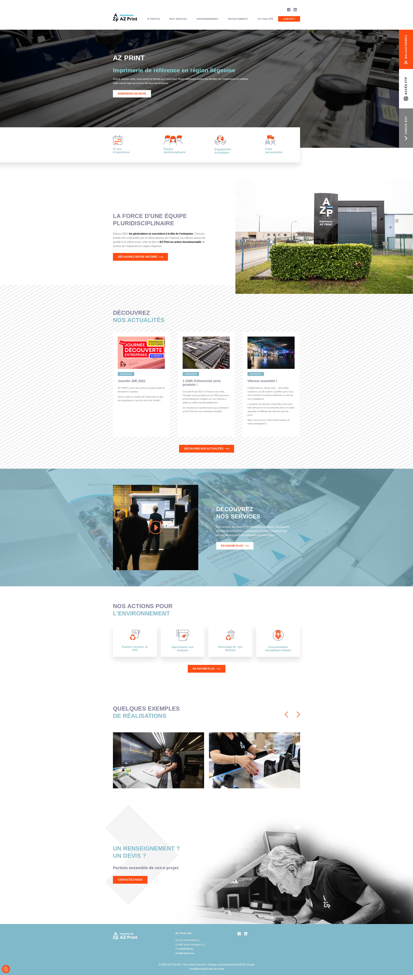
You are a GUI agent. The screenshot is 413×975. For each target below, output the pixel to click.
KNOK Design (246, 964)
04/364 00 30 (186, 948)
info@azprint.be (184, 953)
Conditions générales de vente (206, 969)
